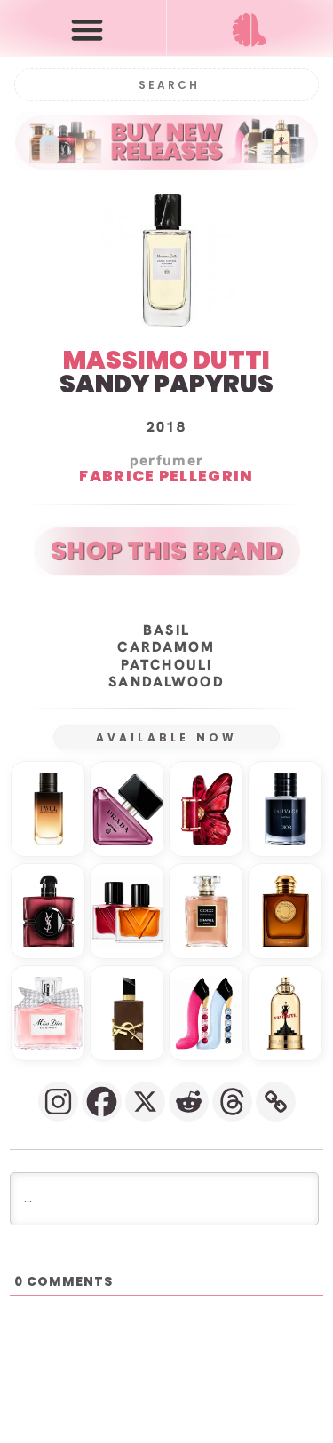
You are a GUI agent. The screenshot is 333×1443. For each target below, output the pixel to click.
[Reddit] (189, 1102)
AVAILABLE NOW (167, 737)
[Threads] (232, 1102)
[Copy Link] (276, 1102)
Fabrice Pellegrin (166, 477)
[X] (145, 1102)
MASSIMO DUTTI (166, 360)
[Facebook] (102, 1102)
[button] (87, 29)
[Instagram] (58, 1102)
